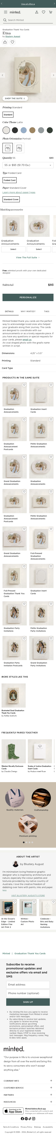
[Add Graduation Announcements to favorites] (24, 385)
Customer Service (13, 1087)
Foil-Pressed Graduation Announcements (37, 556)
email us (27, 339)
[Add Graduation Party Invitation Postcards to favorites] (24, 638)
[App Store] (13, 1111)
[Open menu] (5, 12)
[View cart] (50, 12)
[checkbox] (13, 249)
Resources (10, 1102)
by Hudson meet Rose (37, 771)
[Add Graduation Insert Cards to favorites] (51, 385)
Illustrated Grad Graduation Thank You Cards (13, 711)
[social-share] (4, 42)
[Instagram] (33, 1118)
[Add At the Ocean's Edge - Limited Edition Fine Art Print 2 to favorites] (14, 902)
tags (46, 311)
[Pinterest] (26, 1118)
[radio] (8, 114)
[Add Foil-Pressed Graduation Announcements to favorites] (51, 529)
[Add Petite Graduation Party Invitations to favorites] (51, 604)
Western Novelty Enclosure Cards (12, 767)
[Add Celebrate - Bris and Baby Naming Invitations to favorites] (53, 902)
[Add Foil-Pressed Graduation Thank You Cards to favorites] (24, 566)
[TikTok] (30, 1118)
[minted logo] (15, 12)
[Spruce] (50, 130)
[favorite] (12, 42)
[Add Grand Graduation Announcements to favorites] (24, 457)
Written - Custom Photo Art (27, 921)
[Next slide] (53, 75)
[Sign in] (36, 12)
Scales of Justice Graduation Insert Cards (39, 767)
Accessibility (48, 1127)
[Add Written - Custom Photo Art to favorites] (34, 902)
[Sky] (23, 130)
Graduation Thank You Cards (30, 953)
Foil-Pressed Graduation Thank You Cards (14, 593)
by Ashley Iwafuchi (9, 715)
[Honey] (32, 130)
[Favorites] (43, 12)
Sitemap (37, 1127)
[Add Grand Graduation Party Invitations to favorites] (51, 638)
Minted (6, 953)
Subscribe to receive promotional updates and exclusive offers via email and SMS (26, 970)
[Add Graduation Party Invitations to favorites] (24, 604)
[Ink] (15, 130)
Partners (9, 1095)
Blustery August (12, 36)
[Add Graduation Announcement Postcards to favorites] (24, 419)
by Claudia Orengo (9, 771)
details (9, 311)
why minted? (28, 311)
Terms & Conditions (11, 1127)
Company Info (11, 1081)
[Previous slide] (2, 75)
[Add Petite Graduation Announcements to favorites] (51, 419)
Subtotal (7, 284)
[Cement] (41, 130)
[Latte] (6, 130)
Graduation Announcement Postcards (11, 447)
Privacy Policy (26, 1127)
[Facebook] (22, 1118)
